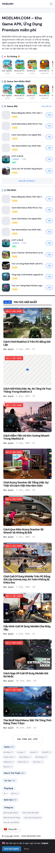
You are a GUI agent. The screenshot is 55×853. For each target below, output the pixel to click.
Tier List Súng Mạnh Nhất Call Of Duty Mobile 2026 (27, 263)
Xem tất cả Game (26, 181)
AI (5, 793)
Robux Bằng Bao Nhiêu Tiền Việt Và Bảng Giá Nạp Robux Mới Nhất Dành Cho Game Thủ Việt (27, 113)
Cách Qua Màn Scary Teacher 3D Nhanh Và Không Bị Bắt (23, 531)
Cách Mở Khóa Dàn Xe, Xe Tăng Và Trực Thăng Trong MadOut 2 (27, 390)
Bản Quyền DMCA (11, 813)
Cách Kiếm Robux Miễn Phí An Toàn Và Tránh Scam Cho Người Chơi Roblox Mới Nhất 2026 (27, 124)
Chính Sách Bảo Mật (30, 813)
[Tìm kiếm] (51, 3)
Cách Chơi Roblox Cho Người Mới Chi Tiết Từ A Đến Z (27, 135)
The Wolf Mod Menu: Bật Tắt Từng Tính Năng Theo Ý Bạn (27, 722)
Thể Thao (38, 762)
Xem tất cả (46, 106)
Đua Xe (8, 767)
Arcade (21, 752)
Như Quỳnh (8, 349)
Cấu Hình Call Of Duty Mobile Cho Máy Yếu (26, 628)
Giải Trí (14, 793)
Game (9, 747)
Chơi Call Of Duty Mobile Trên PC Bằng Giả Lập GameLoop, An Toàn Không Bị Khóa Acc (26, 579)
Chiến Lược (9, 757)
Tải (49, 115)
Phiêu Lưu (23, 762)
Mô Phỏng (41, 757)
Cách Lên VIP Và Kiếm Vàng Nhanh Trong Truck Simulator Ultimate (27, 169)
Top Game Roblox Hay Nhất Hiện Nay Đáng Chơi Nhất (27, 146)
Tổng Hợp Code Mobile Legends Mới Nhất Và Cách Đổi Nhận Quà (27, 274)
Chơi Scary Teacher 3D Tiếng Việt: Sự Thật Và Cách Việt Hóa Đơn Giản (25, 484)
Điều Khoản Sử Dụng (12, 817)
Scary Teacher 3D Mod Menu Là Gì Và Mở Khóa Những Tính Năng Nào (27, 253)
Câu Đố (46, 752)
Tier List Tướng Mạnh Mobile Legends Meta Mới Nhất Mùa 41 (27, 285)
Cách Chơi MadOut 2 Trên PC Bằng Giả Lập (26, 343)
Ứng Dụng (8, 788)
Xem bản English (11, 849)
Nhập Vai (9, 762)
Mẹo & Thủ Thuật (14, 773)
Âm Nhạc (8, 752)
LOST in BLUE (17, 156)
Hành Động (25, 757)
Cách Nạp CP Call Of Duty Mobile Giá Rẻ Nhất (25, 675)
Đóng (26, 849)
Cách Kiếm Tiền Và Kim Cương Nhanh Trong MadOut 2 (26, 437)
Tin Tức (9, 780)
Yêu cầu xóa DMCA (11, 822)
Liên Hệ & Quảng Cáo (32, 817)
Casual (34, 752)
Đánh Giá (10, 800)
